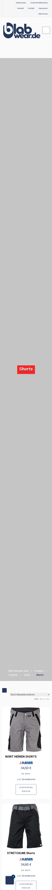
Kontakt (31, 8)
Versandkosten (28, 779)
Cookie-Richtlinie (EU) (39, 3)
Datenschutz (21, 3)
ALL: (48, 699)
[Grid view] (4, 690)
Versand (20, 8)
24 (44, 699)
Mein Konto (43, 14)
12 (41, 699)
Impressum (43, 8)
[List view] (9, 690)
